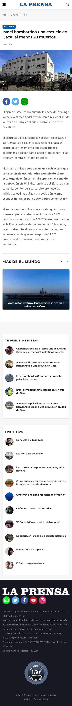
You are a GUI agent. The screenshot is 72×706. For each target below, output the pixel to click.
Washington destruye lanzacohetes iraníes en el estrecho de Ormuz (36, 304)
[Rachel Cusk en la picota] (9, 551)
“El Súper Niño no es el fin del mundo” (38, 522)
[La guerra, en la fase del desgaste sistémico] (9, 538)
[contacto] (6, 600)
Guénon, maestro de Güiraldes (33, 508)
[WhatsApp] (24, 101)
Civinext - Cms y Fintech (36, 699)
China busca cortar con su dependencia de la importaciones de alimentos (41, 483)
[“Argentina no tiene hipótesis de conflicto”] (9, 496)
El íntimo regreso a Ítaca (30, 563)
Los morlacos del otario (29, 453)
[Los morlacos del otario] (9, 455)
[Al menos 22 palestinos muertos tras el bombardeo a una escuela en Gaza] (9, 364)
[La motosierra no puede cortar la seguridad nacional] (9, 469)
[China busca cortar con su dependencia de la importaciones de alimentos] (9, 483)
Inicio (5, 14)
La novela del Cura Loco (29, 439)
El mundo (15, 14)
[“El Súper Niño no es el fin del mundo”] (9, 524)
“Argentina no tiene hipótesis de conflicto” (40, 494)
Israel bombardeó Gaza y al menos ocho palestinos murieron (39, 378)
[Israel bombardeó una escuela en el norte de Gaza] (9, 391)
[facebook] (6, 101)
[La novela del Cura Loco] (9, 442)
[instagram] (42, 600)
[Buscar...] (67, 5)
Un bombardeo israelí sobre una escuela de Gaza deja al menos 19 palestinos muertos (41, 350)
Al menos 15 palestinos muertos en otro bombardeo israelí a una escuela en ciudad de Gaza (41, 406)
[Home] (36, 592)
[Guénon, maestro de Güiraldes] (9, 510)
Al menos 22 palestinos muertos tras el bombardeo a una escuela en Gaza (38, 364)
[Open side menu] (4, 4)
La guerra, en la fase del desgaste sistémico (41, 535)
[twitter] (15, 101)
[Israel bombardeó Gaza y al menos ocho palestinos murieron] (9, 378)
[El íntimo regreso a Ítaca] (9, 565)
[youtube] (33, 600)
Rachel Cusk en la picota (30, 549)
